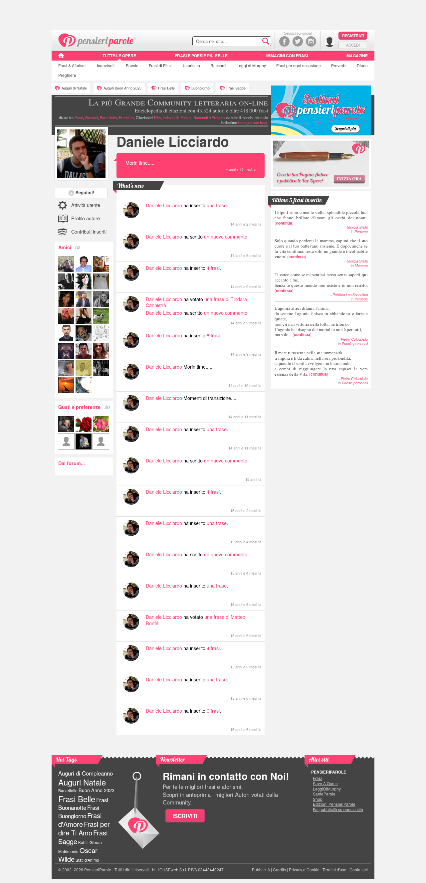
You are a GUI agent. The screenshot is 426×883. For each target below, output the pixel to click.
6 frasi (213, 710)
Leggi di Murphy (251, 65)
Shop (317, 799)
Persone (361, 231)
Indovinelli (106, 65)
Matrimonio (68, 851)
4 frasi (213, 267)
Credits (279, 869)
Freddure (126, 117)
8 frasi (213, 335)
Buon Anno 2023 (96, 790)
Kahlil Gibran (90, 842)
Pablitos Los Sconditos (350, 294)
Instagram (311, 41)
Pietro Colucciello (354, 339)
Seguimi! (85, 192)
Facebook (284, 41)
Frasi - (97, 39)
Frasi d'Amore (80, 819)
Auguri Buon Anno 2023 (122, 88)
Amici (69, 247)
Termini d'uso (334, 869)
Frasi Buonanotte (83, 803)
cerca (252, 42)
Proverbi (338, 65)
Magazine (357, 56)
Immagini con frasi (287, 56)
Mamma (361, 265)
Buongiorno (200, 88)
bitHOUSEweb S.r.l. (169, 869)
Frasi (72, 65)
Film (160, 65)
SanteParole (324, 793)
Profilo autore (85, 218)
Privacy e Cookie (304, 869)
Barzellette (108, 117)
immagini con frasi (252, 122)
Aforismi (91, 117)
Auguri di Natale (74, 88)
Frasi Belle (166, 88)
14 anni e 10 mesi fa (240, 169)
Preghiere (67, 75)
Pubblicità (261, 869)
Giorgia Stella (357, 227)
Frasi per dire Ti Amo (84, 828)
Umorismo (190, 65)
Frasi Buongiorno (78, 811)
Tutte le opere (119, 56)
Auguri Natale (82, 782)
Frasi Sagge (236, 88)
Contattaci (358, 869)
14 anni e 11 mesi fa (244, 416)
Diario (362, 65)
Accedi (353, 45)
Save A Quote (325, 783)
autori (219, 110)
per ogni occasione (298, 65)
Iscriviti (185, 816)
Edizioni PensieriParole (334, 804)
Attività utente (85, 204)
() (321, 217)
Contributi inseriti (88, 231)
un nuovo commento (225, 236)
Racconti (218, 65)
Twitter (298, 41)
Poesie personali (355, 343)
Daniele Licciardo (172, 141)
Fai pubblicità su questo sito (338, 809)
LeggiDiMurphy (327, 789)
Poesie (132, 65)
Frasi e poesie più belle (201, 56)
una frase (217, 205)
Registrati (353, 35)
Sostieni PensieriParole (321, 110)
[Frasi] (61, 58)
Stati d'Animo (87, 860)
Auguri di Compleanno (85, 773)
